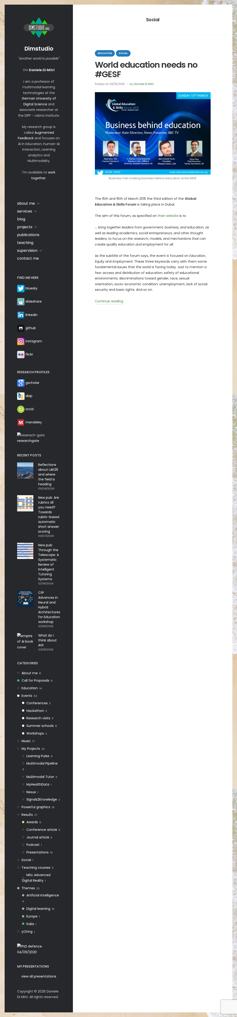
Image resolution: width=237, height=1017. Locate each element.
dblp (28, 396)
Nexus (31, 792)
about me (26, 203)
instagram (33, 341)
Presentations (37, 852)
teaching (25, 242)
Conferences (37, 703)
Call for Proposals (35, 680)
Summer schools (40, 725)
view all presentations (38, 976)
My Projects (31, 748)
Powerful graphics (36, 807)
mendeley (33, 422)
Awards (32, 822)
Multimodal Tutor (40, 776)
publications (28, 234)
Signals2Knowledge (41, 799)
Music (26, 741)
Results (27, 814)
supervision (27, 250)
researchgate (28, 440)
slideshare (33, 301)
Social (26, 860)
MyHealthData (37, 784)
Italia (30, 924)
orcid (29, 409)
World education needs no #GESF (146, 69)
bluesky (31, 288)
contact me (28, 258)
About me (30, 673)
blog (21, 219)
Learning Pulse (37, 756)
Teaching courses (36, 867)
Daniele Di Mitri (144, 84)
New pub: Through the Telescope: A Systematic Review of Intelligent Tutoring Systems (48, 562)
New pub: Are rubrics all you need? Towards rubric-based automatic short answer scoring (48, 514)
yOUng (27, 931)
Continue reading (109, 301)
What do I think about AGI (47, 640)
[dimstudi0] (38, 949)
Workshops (35, 733)
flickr (29, 354)
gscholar (32, 382)
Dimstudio (38, 48)
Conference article (41, 829)
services (24, 211)
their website (168, 215)
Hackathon (35, 710)
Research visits (38, 718)
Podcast (33, 844)
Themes (28, 888)
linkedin (31, 314)
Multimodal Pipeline (42, 763)
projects (24, 227)
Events (27, 695)
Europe (31, 916)
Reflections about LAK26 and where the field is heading (48, 474)
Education (30, 688)
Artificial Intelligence (42, 895)
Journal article (37, 837)
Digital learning (38, 908)
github (30, 328)
